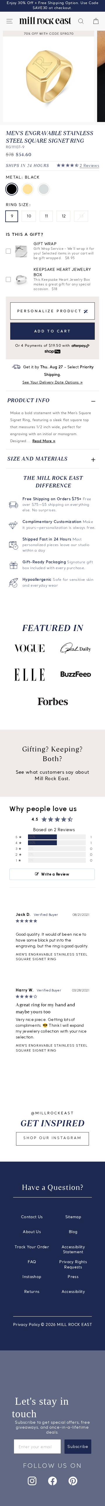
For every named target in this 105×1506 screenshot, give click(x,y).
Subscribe (77, 1446)
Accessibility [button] (73, 1292)
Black (12, 189)
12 (64, 216)
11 (46, 216)
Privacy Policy (26, 1325)
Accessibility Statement (73, 1250)
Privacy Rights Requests (73, 1265)
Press (73, 1277)
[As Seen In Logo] (29, 648)
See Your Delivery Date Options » (52, 383)
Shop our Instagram (52, 1138)
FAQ (32, 1262)
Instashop (31, 1277)
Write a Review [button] (55, 874)
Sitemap (73, 1217)
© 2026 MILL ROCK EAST (66, 1325)
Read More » (43, 441)
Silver (44, 189)
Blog (73, 1232)
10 (29, 216)
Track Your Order (32, 1247)
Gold (28, 189)
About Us (32, 1232)
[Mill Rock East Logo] (45, 20)
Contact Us (32, 1217)
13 (81, 216)
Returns (31, 1292)
